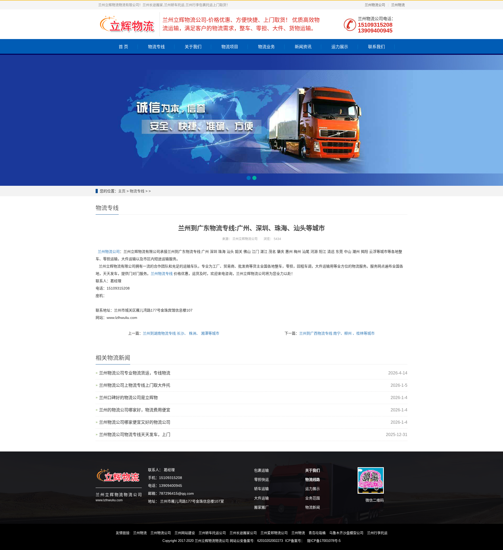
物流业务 (266, 47)
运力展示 (339, 47)
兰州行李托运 (377, 533)
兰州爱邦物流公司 (274, 533)
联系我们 (376, 47)
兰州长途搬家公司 (243, 533)
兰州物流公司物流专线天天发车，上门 (134, 434)
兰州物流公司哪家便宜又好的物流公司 (134, 422)
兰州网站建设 (184, 533)
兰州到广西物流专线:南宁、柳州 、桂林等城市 (337, 333)
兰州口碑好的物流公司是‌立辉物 (128, 397)
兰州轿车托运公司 (212, 533)
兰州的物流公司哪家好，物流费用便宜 (134, 410)
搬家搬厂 (261, 507)
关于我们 (193, 47)
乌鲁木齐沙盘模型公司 (346, 533)
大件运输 (261, 498)
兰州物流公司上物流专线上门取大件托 (134, 385)
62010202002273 (270, 541)
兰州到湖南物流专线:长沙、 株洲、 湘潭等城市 (181, 333)
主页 (121, 191)
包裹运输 (261, 470)
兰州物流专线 (162, 273)
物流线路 (312, 479)
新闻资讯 (303, 47)
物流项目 (229, 47)
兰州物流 (398, 5)
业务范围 (312, 498)
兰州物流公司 (375, 5)
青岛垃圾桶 (317, 533)
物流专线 (156, 47)
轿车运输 (261, 489)
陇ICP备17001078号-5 (324, 541)
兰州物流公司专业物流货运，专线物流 (134, 373)
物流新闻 (312, 507)
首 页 (123, 47)
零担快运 (261, 479)
